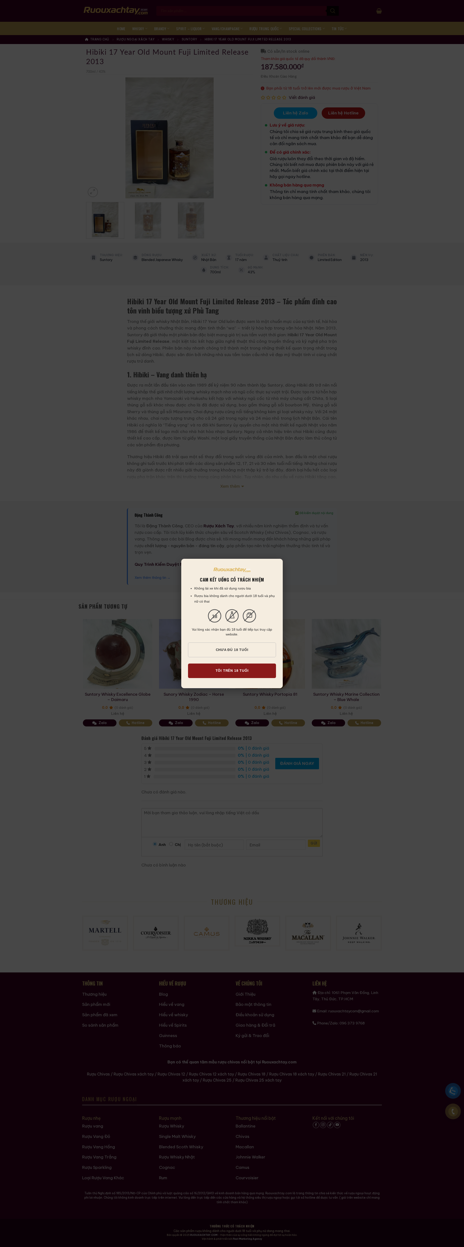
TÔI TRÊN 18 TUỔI (232, 670)
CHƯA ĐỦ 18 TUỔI (232, 650)
